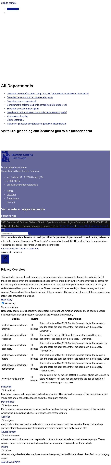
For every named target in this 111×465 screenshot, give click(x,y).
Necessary (10, 303)
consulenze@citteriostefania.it (22, 184)
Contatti (11, 202)
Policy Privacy (67, 226)
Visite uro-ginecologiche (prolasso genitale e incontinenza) (36, 123)
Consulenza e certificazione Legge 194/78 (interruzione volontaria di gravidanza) (48, 93)
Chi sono (11, 194)
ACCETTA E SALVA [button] (10, 462)
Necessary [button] (6, 299)
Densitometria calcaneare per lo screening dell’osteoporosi (37, 105)
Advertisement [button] (8, 431)
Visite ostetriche (15, 120)
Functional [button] (6, 386)
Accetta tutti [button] (32, 248)
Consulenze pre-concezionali (21, 101)
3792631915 (13, 181)
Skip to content (8, 3)
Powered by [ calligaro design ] (92, 226)
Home (10, 190)
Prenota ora (13, 9)
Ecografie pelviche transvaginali (23, 108)
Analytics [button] (5, 416)
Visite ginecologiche (17, 116)
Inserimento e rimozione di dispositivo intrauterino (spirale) (37, 112)
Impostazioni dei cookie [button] (13, 248)
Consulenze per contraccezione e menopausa (30, 97)
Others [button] (4, 446)
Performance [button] (7, 401)
